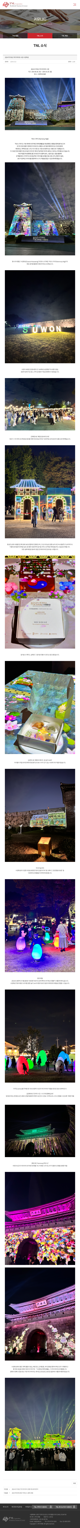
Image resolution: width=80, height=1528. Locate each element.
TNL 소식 (40, 36)
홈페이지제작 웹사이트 (64, 1524)
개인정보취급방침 (16, 1507)
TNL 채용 (65, 36)
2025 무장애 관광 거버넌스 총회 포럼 (22, 1493)
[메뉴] (75, 5)
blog (71, 1524)
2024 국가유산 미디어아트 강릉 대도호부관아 (25, 1489)
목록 (74, 1483)
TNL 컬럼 (15, 36)
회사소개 (5, 1507)
